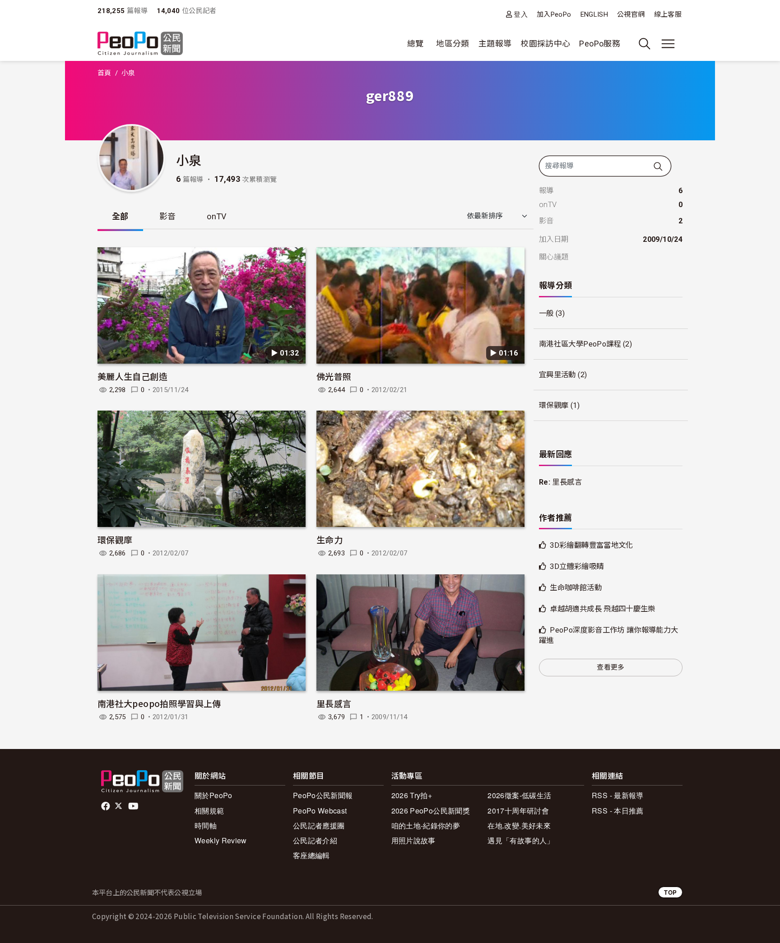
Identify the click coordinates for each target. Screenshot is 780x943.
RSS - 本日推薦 (618, 810)
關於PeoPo (213, 795)
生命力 (329, 539)
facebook (106, 806)
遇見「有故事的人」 (521, 840)
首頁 (104, 73)
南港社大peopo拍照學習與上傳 (159, 703)
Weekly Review (221, 840)
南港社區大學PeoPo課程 (580, 344)
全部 (120, 216)
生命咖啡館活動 (576, 587)
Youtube (134, 806)
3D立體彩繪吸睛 (577, 566)
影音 (167, 216)
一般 (546, 313)
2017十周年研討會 (518, 810)
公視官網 (631, 14)
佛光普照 (333, 376)
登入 (521, 14)
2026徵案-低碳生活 (519, 795)
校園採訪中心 (545, 43)
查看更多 (610, 667)
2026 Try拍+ (411, 795)
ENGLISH (594, 14)
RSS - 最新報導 (618, 795)
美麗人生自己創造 (132, 376)
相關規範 (209, 810)
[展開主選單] (668, 44)
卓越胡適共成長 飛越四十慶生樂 (602, 609)
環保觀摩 (115, 539)
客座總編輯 (311, 855)
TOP (670, 892)
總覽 (415, 43)
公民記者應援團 (319, 825)
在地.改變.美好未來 (519, 825)
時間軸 (206, 825)
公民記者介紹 (315, 840)
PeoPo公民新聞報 (323, 795)
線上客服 (668, 14)
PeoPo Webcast (320, 810)
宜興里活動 (557, 374)
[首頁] (140, 44)
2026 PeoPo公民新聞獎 (430, 810)
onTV (216, 216)
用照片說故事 (413, 840)
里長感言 (333, 703)
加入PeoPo (554, 14)
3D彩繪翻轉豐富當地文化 (591, 545)
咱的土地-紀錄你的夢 (425, 825)
